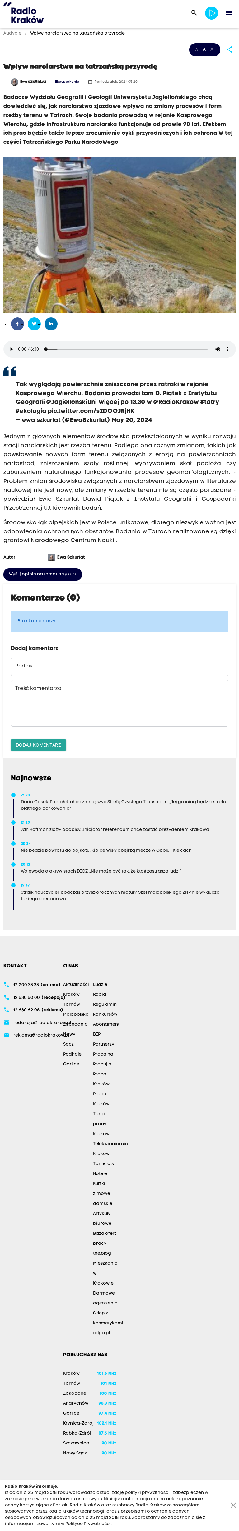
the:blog (102, 1253)
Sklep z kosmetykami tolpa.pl (108, 1323)
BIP (97, 1034)
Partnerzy (103, 1044)
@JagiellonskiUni (71, 402)
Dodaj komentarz (38, 744)
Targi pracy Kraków (101, 1124)
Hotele (100, 1174)
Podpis (23, 666)
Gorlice (71, 1064)
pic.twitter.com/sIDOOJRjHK (91, 411)
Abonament (106, 1024)
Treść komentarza (38, 688)
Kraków (71, 994)
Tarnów (71, 1004)
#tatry (209, 402)
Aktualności (76, 984)
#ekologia (31, 411)
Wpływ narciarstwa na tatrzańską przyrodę (77, 33)
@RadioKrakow (176, 402)
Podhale (72, 1054)
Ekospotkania (67, 82)
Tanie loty (104, 1164)
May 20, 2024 (132, 420)
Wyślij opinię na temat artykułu (42, 574)
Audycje (12, 33)
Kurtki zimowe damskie (102, 1194)
